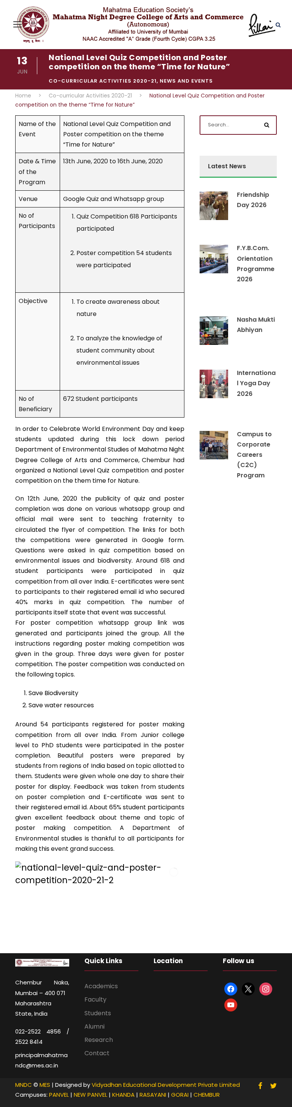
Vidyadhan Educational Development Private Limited (166, 1085)
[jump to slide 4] (101, 932)
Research (98, 1039)
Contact (97, 1053)
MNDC (23, 1085)
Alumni (94, 1026)
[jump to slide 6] (118, 932)
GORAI (180, 1095)
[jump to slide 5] (110, 932)
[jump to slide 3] (93, 932)
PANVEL (59, 1095)
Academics (101, 986)
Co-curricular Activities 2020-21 (103, 81)
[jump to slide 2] (85, 932)
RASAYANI (153, 1095)
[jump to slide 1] (76, 932)
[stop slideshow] (125, 932)
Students (97, 1013)
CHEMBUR (207, 1095)
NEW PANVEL (90, 1095)
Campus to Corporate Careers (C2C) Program (254, 455)
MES (45, 1085)
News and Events (186, 81)
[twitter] (273, 1086)
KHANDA (123, 1095)
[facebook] (260, 1086)
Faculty (95, 999)
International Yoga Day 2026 (256, 383)
